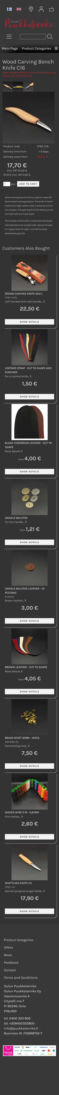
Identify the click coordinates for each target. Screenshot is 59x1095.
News (8, 955)
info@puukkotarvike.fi (21, 1028)
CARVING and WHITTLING (31, 72)
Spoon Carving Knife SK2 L (24, 293)
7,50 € (41, 156)
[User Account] (41, 9)
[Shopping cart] (51, 9)
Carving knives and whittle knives (29, 74)
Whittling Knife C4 (18, 883)
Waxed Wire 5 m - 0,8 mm (22, 812)
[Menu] (56, 48)
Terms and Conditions (21, 978)
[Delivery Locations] (31, 9)
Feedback (11, 962)
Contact (10, 970)
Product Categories (36, 48)
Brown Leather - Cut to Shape (26, 667)
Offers (8, 947)
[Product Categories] (9, 36)
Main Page (10, 48)
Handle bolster (16, 517)
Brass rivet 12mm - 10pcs (22, 737)
